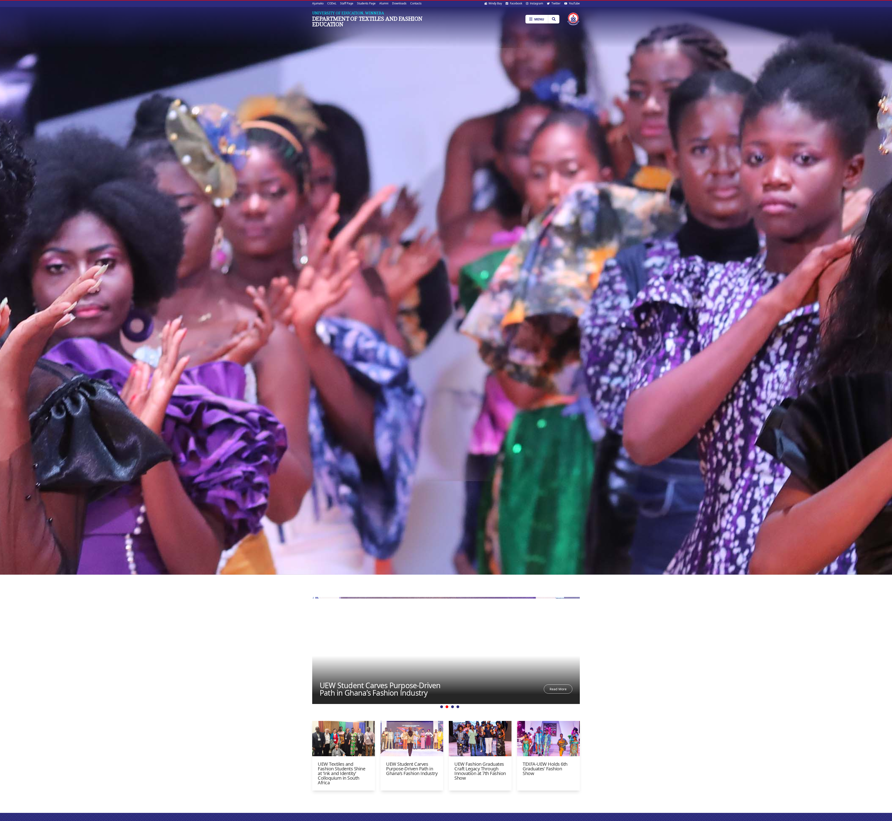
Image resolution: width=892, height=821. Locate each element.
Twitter (556, 3)
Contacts (416, 3)
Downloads (399, 3)
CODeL (331, 3)
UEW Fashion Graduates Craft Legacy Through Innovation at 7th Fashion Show (381, 685)
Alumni (383, 3)
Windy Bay (495, 3)
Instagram (536, 3)
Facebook (515, 3)
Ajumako (318, 3)
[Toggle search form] (553, 19)
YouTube (574, 3)
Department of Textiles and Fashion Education (367, 21)
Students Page (366, 3)
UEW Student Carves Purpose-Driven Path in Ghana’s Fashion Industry (411, 768)
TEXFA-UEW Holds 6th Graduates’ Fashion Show (545, 768)
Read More (558, 685)
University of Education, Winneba (348, 13)
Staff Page (346, 3)
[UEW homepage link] (573, 19)
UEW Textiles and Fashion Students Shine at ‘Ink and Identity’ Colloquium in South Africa (341, 773)
